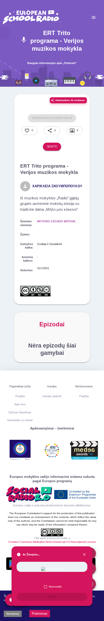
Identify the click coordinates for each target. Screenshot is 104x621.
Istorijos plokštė (52, 396)
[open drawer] (93, 17)
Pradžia (20, 396)
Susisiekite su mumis (20, 420)
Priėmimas (39, 613)
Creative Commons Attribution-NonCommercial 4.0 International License (52, 541)
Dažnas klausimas (20, 412)
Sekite (52, 146)
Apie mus (20, 404)
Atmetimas (12, 613)
